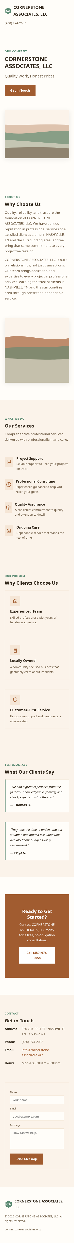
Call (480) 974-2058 (37, 955)
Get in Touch (20, 90)
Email (13, 1108)
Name (13, 1092)
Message (15, 1125)
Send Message (27, 1159)
